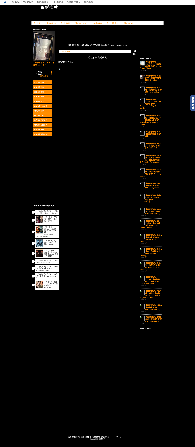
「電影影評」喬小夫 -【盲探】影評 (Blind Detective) (153, 145)
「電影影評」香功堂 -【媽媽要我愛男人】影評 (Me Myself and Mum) (47, 268)
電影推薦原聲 (39, 101)
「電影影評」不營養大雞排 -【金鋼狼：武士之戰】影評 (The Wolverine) (150, 294)
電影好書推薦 (39, 92)
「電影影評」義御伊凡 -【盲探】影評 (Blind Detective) (153, 319)
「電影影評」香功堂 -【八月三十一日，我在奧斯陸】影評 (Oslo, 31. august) (150, 158)
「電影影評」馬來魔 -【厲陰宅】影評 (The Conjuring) (153, 89)
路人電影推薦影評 (40, 120)
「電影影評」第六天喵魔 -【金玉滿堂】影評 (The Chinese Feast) (150, 224)
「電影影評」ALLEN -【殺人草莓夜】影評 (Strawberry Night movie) (150, 103)
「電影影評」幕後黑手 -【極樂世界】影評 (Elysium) (153, 77)
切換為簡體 (44, 76)
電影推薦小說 (39, 82)
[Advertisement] (97, 34)
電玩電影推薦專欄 (40, 106)
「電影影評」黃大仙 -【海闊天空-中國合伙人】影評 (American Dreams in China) (150, 119)
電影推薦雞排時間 (40, 134)
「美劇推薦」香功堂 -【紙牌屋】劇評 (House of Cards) (47, 212)
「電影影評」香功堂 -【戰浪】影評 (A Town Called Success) (150, 266)
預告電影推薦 (39, 115)
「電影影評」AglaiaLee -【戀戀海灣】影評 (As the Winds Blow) (151, 64)
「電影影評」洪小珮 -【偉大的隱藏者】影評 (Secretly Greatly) (150, 172)
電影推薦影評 (39, 111)
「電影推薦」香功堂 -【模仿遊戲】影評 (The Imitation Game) (47, 276)
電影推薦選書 (39, 87)
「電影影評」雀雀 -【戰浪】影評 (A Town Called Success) (151, 238)
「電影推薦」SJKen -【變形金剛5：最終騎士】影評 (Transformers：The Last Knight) (46, 231)
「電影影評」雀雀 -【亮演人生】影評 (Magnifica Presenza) (51, 284)
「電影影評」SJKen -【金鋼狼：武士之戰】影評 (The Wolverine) (151, 280)
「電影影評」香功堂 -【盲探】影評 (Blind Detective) (153, 211)
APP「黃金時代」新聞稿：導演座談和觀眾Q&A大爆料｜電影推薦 (51, 253)
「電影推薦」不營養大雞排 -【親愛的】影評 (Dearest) (51, 219)
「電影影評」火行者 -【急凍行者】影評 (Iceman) (50, 242)
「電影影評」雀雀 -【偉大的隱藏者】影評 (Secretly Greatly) (151, 252)
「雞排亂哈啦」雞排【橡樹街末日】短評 (43, 63)
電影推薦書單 (39, 97)
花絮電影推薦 (39, 130)
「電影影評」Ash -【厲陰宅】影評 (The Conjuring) (153, 185)
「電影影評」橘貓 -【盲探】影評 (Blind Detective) (153, 307)
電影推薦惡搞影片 (40, 125)
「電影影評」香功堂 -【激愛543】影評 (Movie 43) (47, 261)
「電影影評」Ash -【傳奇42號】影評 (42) (153, 133)
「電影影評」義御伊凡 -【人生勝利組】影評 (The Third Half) (150, 198)
